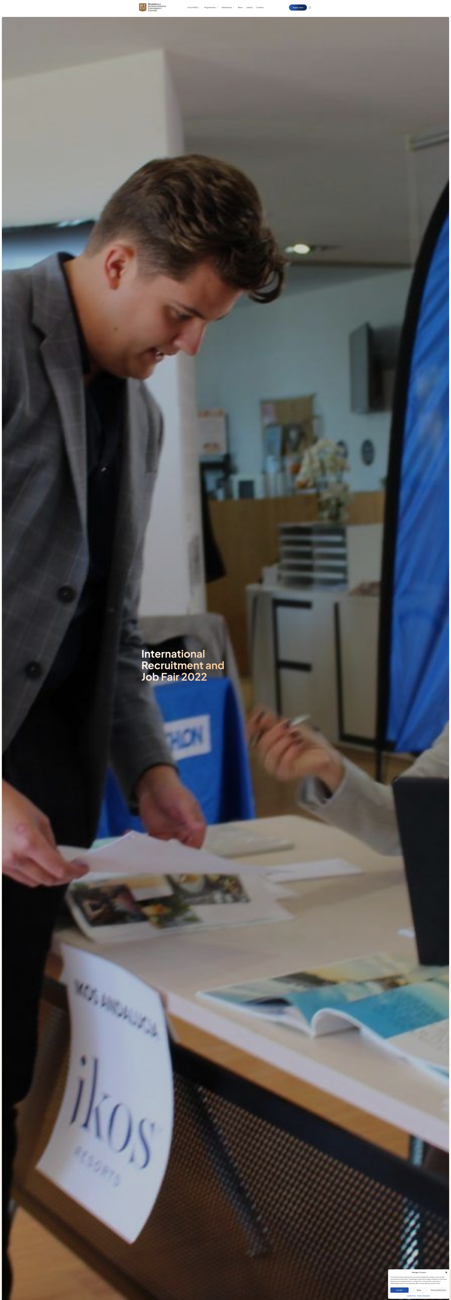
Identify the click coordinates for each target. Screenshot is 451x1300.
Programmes (210, 7)
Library (249, 7)
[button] (446, 1272)
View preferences (438, 1290)
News (240, 7)
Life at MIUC (192, 7)
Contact (260, 7)
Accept (399, 1290)
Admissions (227, 7)
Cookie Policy (411, 1296)
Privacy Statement (423, 1296)
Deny (419, 1290)
